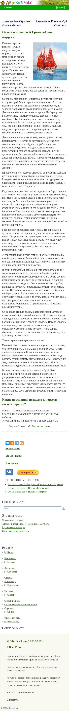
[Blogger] (22, 443)
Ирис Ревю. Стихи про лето (16, 531)
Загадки (11, 562)
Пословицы (10, 581)
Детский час (14, 708)
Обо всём (12, 571)
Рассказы (8, 591)
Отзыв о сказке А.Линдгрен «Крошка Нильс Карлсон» (35, 484)
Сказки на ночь (12, 600)
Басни (10, 552)
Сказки (11, 594)
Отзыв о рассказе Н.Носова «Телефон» (27, 491)
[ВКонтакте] (8, 443)
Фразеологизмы (12, 617)
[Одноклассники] (12, 443)
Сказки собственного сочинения (20, 604)
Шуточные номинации (13, 527)
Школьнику (13, 621)
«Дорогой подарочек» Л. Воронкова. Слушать (25, 523)
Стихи (10, 611)
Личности (9, 568)
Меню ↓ (60, 7)
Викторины (10, 558)
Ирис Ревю (15, 647)
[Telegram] (17, 443)
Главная (8, 7)
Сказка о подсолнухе (12, 520)
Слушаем (9, 608)
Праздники (13, 585)
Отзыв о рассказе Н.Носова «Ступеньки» (28, 488)
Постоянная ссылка (41, 426)
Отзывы (21, 426)
